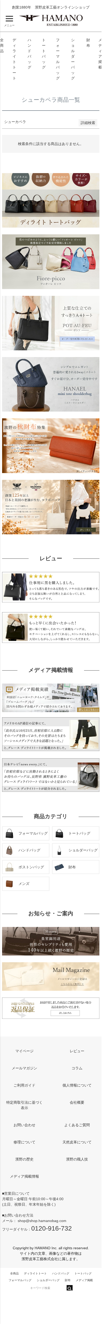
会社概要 (77, 1102)
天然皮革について (77, 1142)
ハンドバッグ (60, 1273)
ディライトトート (35, 1273)
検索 (70, 1288)
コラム (77, 1068)
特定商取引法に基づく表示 (24, 1105)
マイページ (24, 1051)
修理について (24, 1142)
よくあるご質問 (77, 1125)
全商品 (2, 45)
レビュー (77, 1051)
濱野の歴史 (24, 1159)
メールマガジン (24, 1068)
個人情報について (77, 1085)
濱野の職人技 (77, 1159)
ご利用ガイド (24, 1085)
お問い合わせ (24, 1125)
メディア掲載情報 (24, 1176)
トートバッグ (83, 1273)
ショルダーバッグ (48, 1280)
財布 (68, 1280)
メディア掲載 (84, 1280)
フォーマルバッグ (20, 1280)
